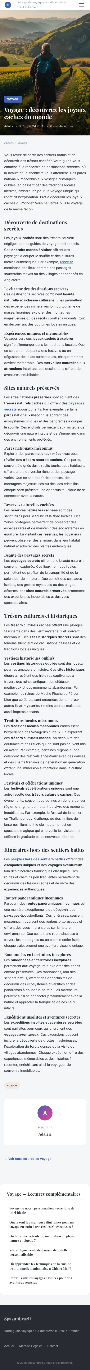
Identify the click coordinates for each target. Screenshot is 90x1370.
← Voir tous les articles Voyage (27, 1159)
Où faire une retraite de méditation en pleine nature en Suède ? (42, 1238)
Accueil (9, 142)
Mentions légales (30, 1346)
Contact (52, 1346)
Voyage (13, 99)
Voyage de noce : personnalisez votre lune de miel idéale (42, 1210)
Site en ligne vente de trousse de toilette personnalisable (38, 1252)
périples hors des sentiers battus (38, 859)
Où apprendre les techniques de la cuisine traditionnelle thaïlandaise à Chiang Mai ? (40, 1266)
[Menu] (81, 4)
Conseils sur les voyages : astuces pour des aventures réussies (40, 1280)
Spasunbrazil (17, 1318)
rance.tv (66, 262)
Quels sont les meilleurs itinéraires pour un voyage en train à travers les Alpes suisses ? (41, 1224)
